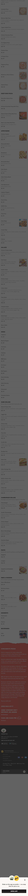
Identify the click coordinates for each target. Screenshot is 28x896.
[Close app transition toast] (24, 880)
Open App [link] (14, 891)
